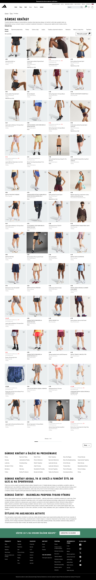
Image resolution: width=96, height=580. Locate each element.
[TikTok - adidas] (85, 561)
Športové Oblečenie (54, 460)
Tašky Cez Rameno (53, 472)
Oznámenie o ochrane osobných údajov (50, 576)
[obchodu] (4, 6)
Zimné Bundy (66, 463)
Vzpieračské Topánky (83, 460)
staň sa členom (77, 4)
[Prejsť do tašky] (92, 7)
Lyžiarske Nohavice (54, 466)
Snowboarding (23, 463)
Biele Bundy (81, 463)
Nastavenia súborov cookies (22, 576)
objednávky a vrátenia (69, 4)
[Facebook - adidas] (85, 545)
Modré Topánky (38, 463)
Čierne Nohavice (38, 460)
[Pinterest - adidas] (85, 557)
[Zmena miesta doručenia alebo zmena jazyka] (92, 4)
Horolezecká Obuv (68, 472)
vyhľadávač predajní (56, 4)
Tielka (6, 472)
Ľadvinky (7, 463)
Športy (36, 7)
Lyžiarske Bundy (53, 463)
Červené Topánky (53, 469)
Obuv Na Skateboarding (69, 460)
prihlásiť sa (88, 4)
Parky (6, 457)
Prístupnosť (77, 576)
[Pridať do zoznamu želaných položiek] (23, 39)
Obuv (30, 7)
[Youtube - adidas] (85, 565)
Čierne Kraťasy (82, 469)
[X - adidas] (85, 553)
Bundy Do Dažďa (38, 472)
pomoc (62, 4)
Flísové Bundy (81, 457)
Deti (26, 7)
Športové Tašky (23, 457)
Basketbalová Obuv (83, 466)
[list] (48, 29)
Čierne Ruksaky (67, 469)
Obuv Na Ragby (67, 457)
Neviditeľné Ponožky (39, 469)
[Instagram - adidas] (85, 549)
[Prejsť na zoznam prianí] (89, 7)
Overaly (7, 460)
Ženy (21, 7)
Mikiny (21, 466)
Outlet (41, 7)
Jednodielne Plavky (24, 460)
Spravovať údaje (33, 576)
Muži (16, 7)
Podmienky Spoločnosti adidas (67, 576)
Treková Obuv (66, 466)
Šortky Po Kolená (23, 472)
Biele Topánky (52, 457)
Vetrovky (21, 469)
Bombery (7, 469)
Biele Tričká (37, 457)
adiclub (83, 4)
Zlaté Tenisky (37, 466)
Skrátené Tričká (9, 466)
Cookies (39, 576)
